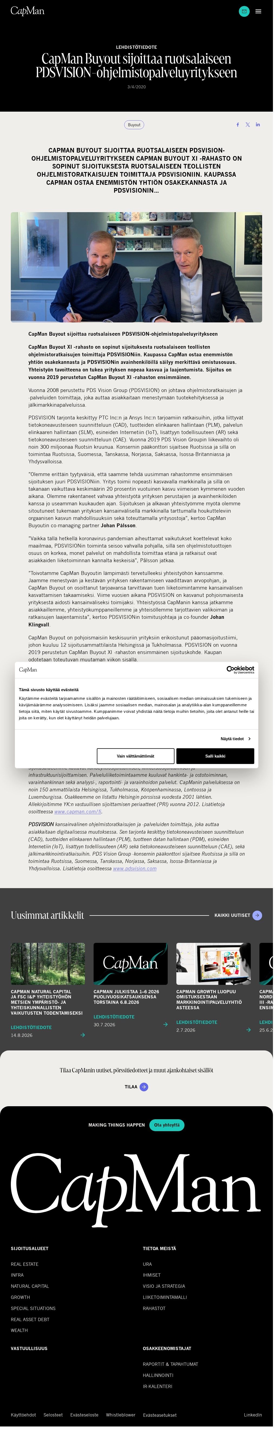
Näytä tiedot (232, 738)
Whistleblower (121, 1415)
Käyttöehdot (23, 1415)
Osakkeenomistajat (167, 1348)
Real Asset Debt (30, 1319)
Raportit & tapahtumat (170, 1364)
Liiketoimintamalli (165, 1297)
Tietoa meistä (159, 1248)
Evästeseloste (84, 1415)
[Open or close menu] (257, 11)
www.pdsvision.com (135, 868)
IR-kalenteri (157, 1386)
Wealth (19, 1330)
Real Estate (24, 1264)
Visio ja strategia (164, 1286)
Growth (20, 1297)
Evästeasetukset (160, 1415)
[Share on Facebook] (237, 124)
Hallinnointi (158, 1375)
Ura (147, 1264)
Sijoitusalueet (29, 1248)
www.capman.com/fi (77, 811)
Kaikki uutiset (232, 915)
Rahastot (154, 1308)
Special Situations (33, 1308)
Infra (17, 1275)
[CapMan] (28, 11)
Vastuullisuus (29, 1348)
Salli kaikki (215, 755)
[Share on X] (247, 124)
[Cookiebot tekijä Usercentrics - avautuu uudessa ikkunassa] (230, 670)
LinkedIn (253, 1415)
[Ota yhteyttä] (244, 11)
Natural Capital (30, 1286)
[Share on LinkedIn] (257, 124)
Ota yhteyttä (167, 1125)
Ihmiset (152, 1275)
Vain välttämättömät (135, 755)
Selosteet (53, 1415)
